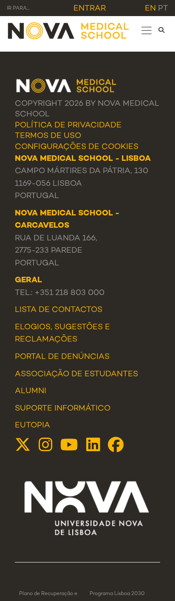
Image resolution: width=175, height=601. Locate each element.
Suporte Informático (62, 409)
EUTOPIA (32, 426)
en (150, 9)
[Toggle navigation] (146, 30)
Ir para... (18, 8)
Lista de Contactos (58, 310)
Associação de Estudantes (76, 374)
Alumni (30, 391)
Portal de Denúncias (62, 357)
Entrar (89, 9)
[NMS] (69, 30)
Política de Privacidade (68, 125)
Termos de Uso (48, 136)
